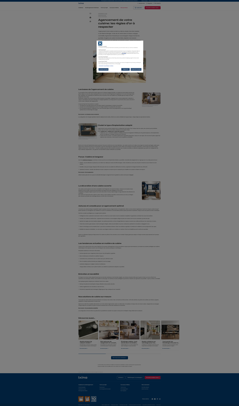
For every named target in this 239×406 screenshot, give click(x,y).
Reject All (125, 69)
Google (124, 53)
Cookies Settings (103, 69)
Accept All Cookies (136, 69)
